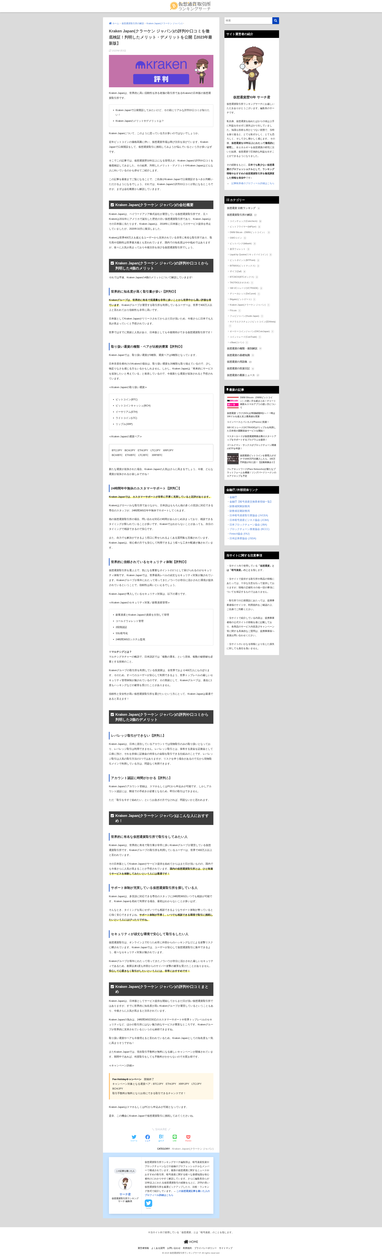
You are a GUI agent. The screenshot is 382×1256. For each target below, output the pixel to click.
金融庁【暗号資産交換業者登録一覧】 (251, 501)
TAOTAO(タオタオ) (241, 282)
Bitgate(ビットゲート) (242, 299)
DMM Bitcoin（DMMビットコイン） (249, 232)
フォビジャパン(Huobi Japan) (246, 316)
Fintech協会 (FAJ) (239, 533)
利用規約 (187, 1248)
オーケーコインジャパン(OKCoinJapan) (251, 331)
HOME (193, 1242)
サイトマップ (225, 1248)
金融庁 (233, 497)
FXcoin (235, 310)
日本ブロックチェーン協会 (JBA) (248, 524)
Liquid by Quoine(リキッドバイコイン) (250, 254)
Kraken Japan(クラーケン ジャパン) (192, 1148)
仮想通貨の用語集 (239, 361)
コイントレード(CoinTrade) (245, 337)
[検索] (275, 20)
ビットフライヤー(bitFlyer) (245, 226)
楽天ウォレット (239, 249)
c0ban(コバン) (238, 342)
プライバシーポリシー (205, 1248)
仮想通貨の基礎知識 (240, 355)
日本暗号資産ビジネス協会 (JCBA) (249, 520)
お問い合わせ (174, 1248)
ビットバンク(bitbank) (242, 243)
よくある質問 (158, 1248)
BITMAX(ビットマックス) (244, 265)
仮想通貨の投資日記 (240, 368)
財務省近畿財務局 (239, 511)
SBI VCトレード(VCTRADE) (246, 288)
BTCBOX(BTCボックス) (243, 277)
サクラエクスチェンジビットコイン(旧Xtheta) (253, 323)
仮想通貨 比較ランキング (243, 208)
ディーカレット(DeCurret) (244, 293)
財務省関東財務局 (239, 506)
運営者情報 (143, 1248)
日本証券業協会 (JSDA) (242, 538)
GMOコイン (237, 237)
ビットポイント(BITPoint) (244, 260)
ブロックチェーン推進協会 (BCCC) (249, 529)
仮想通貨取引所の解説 (241, 214)
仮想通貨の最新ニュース (243, 375)
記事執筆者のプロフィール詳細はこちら (252, 183)
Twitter (148, 1208)
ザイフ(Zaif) (237, 271)
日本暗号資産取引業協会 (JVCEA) (248, 515)
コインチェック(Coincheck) (245, 221)
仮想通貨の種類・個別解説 (244, 348)
